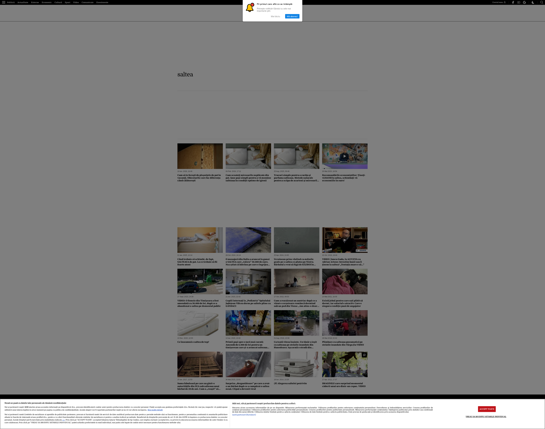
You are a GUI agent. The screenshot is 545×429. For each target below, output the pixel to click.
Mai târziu (275, 16)
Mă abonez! (292, 16)
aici (63, 420)
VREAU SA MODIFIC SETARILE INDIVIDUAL (486, 417)
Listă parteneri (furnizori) (244, 415)
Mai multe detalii (155, 410)
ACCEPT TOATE (487, 409)
